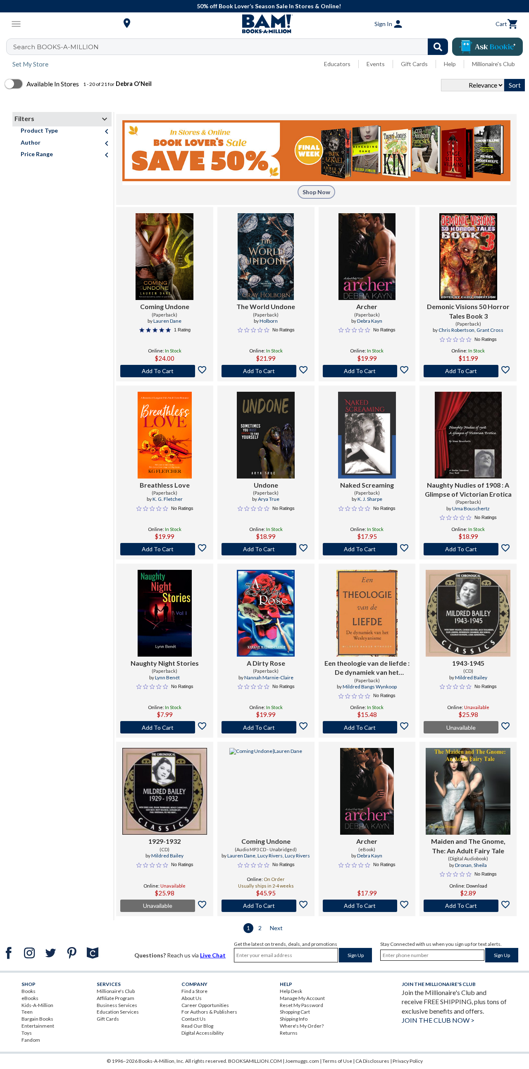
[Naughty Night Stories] (165, 613)
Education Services (118, 1012)
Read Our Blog (197, 1026)
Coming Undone (164, 306)
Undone (266, 485)
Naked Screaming (367, 485)
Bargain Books (37, 1019)
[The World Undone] (266, 256)
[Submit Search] (438, 46)
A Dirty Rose (266, 663)
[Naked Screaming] (367, 435)
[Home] (264, 23)
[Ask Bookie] (487, 47)
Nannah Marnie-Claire (268, 677)
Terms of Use (337, 1061)
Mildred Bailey (471, 677)
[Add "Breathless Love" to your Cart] (164, 549)
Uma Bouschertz (471, 508)
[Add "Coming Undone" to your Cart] (164, 371)
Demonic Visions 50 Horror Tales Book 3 (468, 310)
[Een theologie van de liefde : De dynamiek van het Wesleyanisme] (367, 613)
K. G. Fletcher (168, 499)
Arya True (268, 499)
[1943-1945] (468, 613)
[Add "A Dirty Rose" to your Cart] (266, 727)
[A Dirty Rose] (266, 613)
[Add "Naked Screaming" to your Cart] (367, 549)
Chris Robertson (456, 330)
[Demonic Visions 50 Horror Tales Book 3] (468, 256)
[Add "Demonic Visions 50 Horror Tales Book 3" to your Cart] (468, 371)
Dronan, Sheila (471, 865)
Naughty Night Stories (165, 663)
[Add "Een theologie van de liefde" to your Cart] (367, 727)
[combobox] (232, 47)
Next (276, 927)
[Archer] (367, 256)
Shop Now (316, 191)
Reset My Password (301, 1005)
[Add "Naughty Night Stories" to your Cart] (164, 727)
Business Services (117, 1005)
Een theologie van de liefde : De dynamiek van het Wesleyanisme (367, 668)
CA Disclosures (372, 1061)
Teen (27, 1012)
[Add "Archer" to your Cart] (367, 371)
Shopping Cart (295, 1012)
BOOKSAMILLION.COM (255, 1061)
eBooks (29, 998)
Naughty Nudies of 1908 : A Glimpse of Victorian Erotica (468, 489)
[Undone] (266, 435)
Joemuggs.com (302, 1061)
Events (376, 63)
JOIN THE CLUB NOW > (438, 1020)
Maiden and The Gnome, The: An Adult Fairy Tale (468, 845)
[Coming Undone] (164, 256)
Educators (337, 63)
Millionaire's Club (493, 63)
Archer (366, 306)
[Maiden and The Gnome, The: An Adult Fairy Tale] (468, 791)
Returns (289, 1033)
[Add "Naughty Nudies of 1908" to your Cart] (468, 549)
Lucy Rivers (270, 855)
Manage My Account (302, 998)
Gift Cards (414, 63)
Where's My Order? (302, 1026)
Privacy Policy (408, 1061)
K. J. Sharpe (369, 499)
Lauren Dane (167, 321)
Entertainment (37, 1026)
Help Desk (291, 991)
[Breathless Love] (165, 435)
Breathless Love (165, 485)
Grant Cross (490, 330)
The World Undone (265, 306)
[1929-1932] (164, 791)
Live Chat (213, 955)
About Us (191, 998)
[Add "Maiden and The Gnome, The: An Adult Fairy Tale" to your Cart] (468, 906)
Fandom (30, 1040)
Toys (26, 1033)
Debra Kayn (369, 321)
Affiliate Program (115, 998)
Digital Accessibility (202, 1033)
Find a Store (194, 991)
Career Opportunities (205, 1005)
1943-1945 (468, 663)
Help (450, 63)
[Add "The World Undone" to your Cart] (266, 371)
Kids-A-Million (37, 1005)
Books (28, 991)
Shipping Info (293, 1019)
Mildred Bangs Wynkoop (370, 686)
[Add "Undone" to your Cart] (266, 549)
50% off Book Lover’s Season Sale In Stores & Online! (269, 6)
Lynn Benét (167, 677)
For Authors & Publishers (209, 1012)
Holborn (269, 321)
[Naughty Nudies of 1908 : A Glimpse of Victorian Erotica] (468, 435)
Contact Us (193, 1019)
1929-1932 (164, 841)
